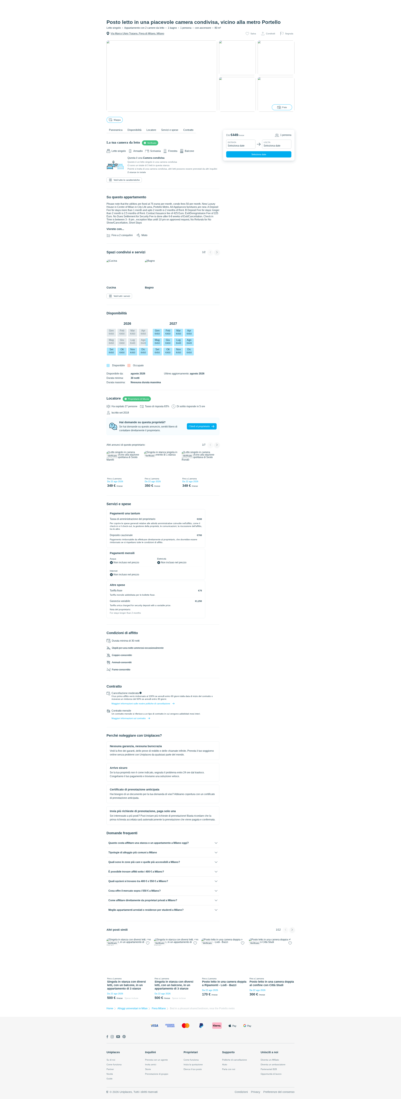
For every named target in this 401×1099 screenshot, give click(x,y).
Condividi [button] (270, 33)
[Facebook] (107, 1037)
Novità (110, 1074)
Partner (110, 1069)
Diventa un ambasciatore (273, 1064)
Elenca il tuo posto (193, 1069)
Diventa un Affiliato (270, 1060)
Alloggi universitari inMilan (132, 1008)
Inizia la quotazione (193, 1064)
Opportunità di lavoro (271, 1074)
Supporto (228, 1052)
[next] (137, 463)
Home (110, 1008)
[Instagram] (112, 1037)
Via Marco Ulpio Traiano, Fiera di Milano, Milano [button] (137, 33)
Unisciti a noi (269, 1052)
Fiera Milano (159, 1008)
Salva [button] (253, 33)
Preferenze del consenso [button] (278, 1092)
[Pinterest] (124, 1037)
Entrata (232, 142)
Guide (109, 1079)
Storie (148, 1069)
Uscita (267, 142)
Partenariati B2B (269, 1069)
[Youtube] (118, 1036)
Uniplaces (113, 1052)
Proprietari (191, 1052)
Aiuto (224, 1064)
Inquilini (150, 1052)
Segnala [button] (289, 33)
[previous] (110, 463)
